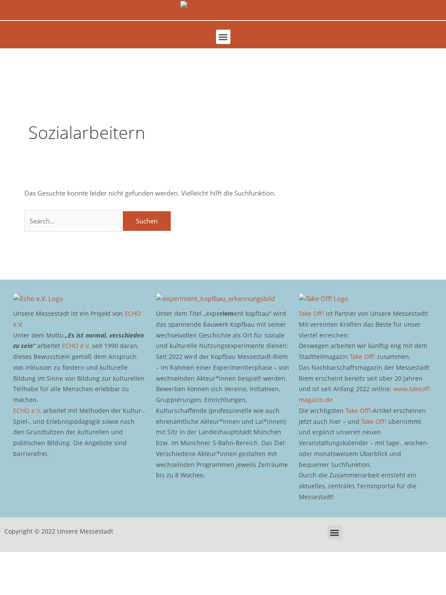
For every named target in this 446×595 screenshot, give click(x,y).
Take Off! (311, 313)
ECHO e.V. (76, 345)
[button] (223, 37)
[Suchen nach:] (73, 220)
